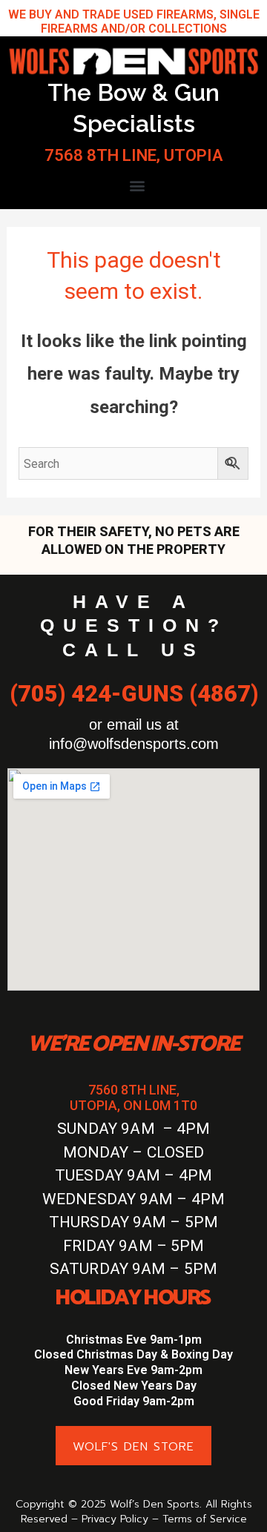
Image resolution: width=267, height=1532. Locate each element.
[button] (137, 186)
